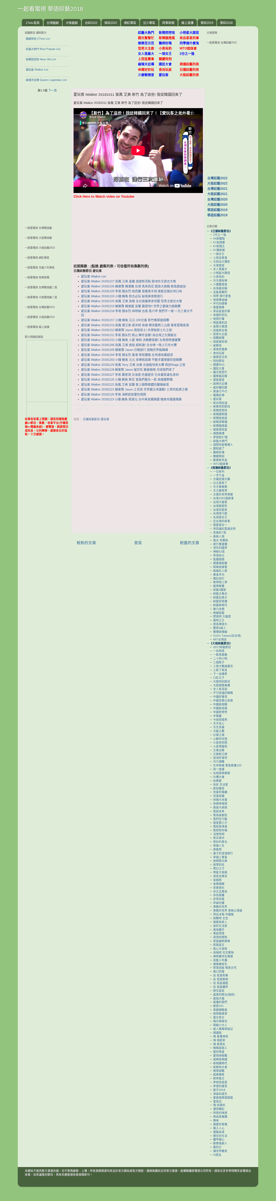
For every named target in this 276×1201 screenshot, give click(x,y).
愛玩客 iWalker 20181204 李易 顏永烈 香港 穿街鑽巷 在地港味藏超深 (127, 354)
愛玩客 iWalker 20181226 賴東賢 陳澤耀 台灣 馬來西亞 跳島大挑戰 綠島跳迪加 (133, 286)
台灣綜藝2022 (217, 178)
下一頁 (52, 90)
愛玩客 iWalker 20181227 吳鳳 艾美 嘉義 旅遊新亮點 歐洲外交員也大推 (128, 281)
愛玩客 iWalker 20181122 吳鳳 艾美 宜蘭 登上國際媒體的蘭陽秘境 (125, 384)
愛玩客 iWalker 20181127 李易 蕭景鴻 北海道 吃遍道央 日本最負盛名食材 (130, 374)
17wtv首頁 (33, 22)
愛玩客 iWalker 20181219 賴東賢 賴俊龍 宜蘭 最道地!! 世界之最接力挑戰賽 (131, 306)
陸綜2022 (110, 22)
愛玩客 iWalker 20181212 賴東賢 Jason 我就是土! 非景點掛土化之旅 (126, 330)
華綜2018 (226, 22)
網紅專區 (130, 22)
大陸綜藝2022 (217, 183)
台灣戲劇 (53, 22)
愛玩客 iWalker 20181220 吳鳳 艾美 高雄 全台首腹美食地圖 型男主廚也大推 (131, 301)
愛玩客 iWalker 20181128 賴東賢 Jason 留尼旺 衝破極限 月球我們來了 (128, 369)
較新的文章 (86, 543)
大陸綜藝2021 (217, 194)
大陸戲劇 (72, 22)
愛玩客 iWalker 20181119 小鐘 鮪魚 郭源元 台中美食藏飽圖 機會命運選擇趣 (131, 399)
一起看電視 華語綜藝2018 (50, 9)
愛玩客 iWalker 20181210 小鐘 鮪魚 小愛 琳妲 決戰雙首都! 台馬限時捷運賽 (131, 340)
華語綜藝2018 (217, 215)
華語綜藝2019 (217, 210)
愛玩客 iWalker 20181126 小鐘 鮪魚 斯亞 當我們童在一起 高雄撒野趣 (127, 379)
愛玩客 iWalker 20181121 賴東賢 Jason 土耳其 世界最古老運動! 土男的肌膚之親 (134, 389)
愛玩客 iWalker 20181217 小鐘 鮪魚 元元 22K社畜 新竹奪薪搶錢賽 (125, 320)
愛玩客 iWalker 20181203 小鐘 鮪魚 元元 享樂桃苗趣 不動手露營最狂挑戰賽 (131, 359)
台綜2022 (91, 22)
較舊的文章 (189, 543)
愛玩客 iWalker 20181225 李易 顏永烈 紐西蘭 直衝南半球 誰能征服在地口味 (131, 291)
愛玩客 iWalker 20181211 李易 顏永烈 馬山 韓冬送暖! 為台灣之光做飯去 (129, 335)
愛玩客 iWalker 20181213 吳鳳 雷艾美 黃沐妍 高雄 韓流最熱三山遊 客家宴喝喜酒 (135, 325)
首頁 (138, 543)
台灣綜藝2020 (217, 199)
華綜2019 (207, 22)
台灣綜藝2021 (217, 188)
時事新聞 (168, 22)
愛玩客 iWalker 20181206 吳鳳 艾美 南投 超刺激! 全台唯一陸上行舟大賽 (129, 345)
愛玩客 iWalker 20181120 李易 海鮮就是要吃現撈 (113, 394)
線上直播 (187, 22)
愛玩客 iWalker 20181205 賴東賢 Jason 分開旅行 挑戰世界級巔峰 (124, 349)
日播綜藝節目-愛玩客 (96, 419)
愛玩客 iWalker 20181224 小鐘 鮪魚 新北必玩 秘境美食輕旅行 (122, 296)
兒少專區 (149, 22)
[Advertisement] (106, 55)
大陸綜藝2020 (217, 204)
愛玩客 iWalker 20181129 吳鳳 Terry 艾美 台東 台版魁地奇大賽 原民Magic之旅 (133, 364)
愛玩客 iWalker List (93, 276)
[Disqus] (138, 477)
